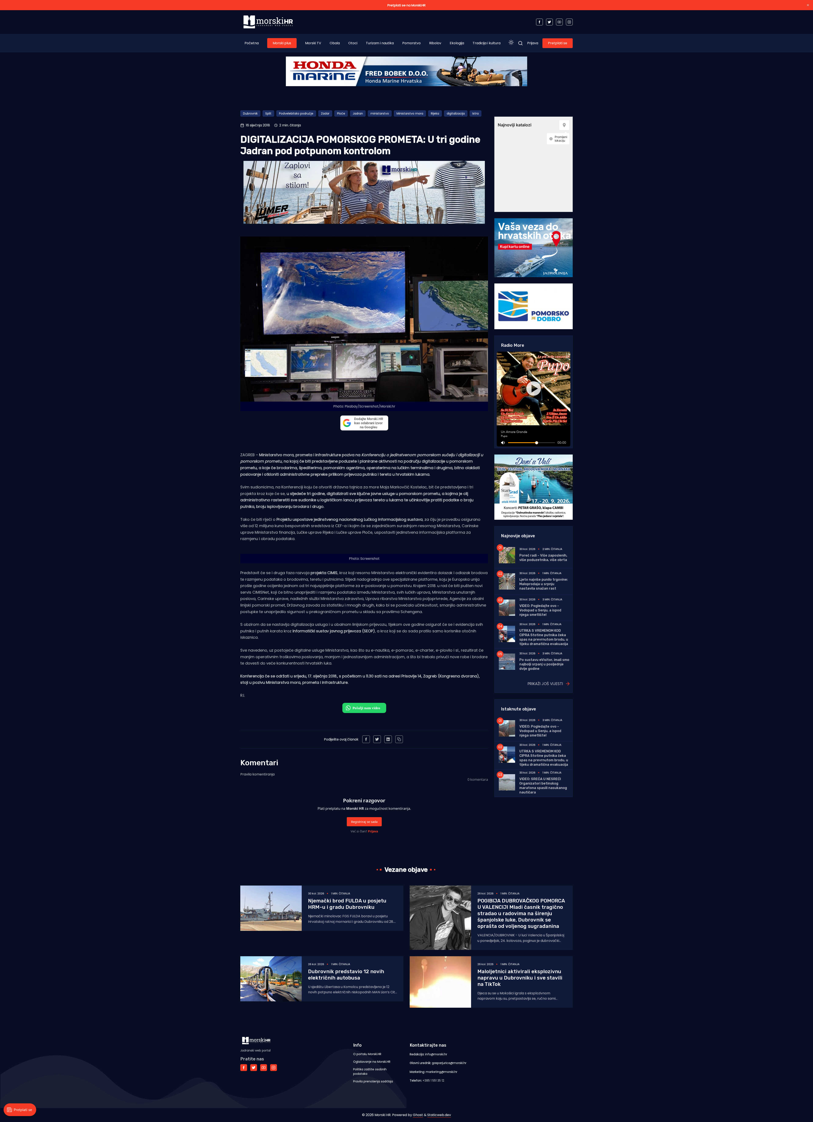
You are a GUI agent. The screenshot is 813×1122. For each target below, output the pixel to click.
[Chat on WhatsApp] (364, 708)
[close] (808, 5)
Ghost (418, 1114)
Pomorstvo (411, 43)
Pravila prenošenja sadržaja (373, 1081)
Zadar (325, 113)
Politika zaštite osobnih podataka (370, 1071)
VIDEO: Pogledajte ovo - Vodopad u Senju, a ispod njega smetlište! (540, 610)
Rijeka (435, 113)
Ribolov (435, 43)
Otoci (352, 43)
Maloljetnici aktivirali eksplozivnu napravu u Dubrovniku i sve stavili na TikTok (519, 978)
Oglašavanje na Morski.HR (371, 1062)
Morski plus (282, 43)
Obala (335, 43)
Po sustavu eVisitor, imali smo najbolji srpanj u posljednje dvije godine (544, 664)
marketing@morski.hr (441, 1072)
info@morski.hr (436, 1054)
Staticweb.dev (439, 1114)
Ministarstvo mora (410, 113)
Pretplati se (557, 43)
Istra (475, 113)
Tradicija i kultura (487, 43)
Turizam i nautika (380, 43)
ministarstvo (380, 113)
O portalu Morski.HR (367, 1054)
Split (268, 113)
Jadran (358, 113)
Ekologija (457, 43)
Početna (252, 43)
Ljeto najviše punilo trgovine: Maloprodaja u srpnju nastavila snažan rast (543, 584)
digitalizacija (456, 113)
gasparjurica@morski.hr (449, 1063)
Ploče (341, 113)
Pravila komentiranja (257, 774)
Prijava (532, 43)
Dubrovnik (250, 113)
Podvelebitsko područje (296, 113)
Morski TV (313, 43)
